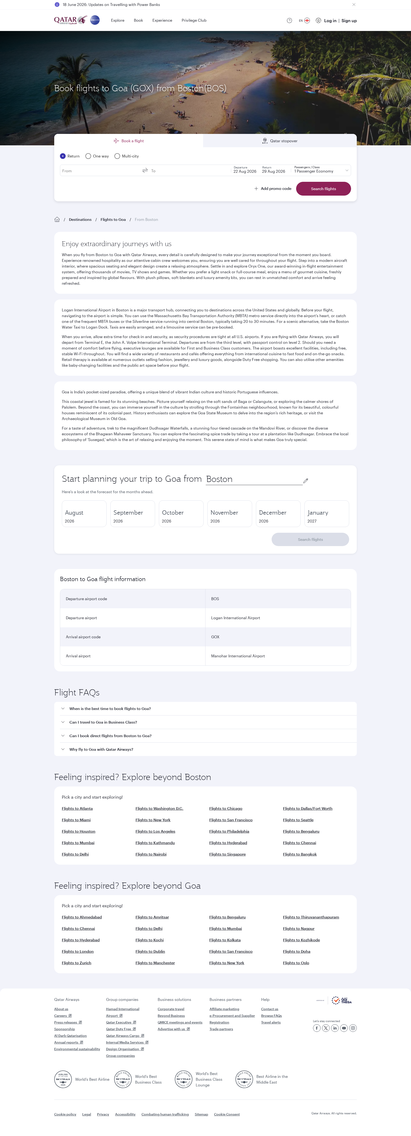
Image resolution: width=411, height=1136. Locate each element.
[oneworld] (95, 20)
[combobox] (254, 479)
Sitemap (201, 1114)
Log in (330, 20)
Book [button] (138, 20)
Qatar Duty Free (118, 1029)
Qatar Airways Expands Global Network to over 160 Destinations (120, 4)
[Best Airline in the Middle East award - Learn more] (244, 1079)
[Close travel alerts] (354, 4)
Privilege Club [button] (194, 20)
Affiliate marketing (224, 1009)
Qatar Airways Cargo (122, 1036)
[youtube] (344, 1028)
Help (265, 999)
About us (61, 1009)
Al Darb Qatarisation (70, 1036)
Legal (86, 1114)
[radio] (84, 513)
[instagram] (353, 1028)
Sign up (349, 20)
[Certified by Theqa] (334, 1003)
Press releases (65, 1022)
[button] (208, 708)
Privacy (103, 1114)
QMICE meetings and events (180, 1022)
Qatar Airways (66, 999)
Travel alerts (271, 1022)
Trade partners (221, 1029)
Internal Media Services (125, 1042)
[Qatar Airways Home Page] (71, 20)
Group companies (122, 999)
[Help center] (289, 20)
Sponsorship (64, 1029)
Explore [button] (117, 20)
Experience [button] (162, 20)
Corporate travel (171, 1009)
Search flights (310, 539)
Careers (60, 1016)
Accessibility (125, 1114)
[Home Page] (57, 219)
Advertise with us (171, 1029)
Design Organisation (122, 1049)
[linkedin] (335, 1028)
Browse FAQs (271, 1016)
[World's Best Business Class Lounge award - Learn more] (183, 1079)
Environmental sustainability (77, 1049)
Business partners (226, 999)
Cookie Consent (227, 1114)
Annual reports (66, 1042)
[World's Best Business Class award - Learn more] (123, 1079)
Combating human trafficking (165, 1114)
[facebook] (317, 1028)
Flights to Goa (113, 219)
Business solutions (174, 999)
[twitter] (326, 1028)
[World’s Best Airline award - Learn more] (63, 1079)
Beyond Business (171, 1016)
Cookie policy (65, 1114)
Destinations (80, 219)
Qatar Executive (118, 1022)
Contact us (269, 1009)
